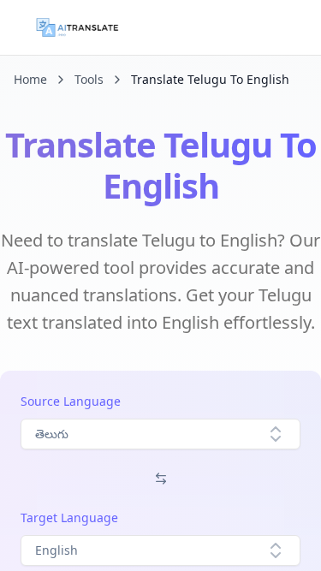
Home (30, 79)
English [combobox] (56, 550)
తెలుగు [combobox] (51, 433)
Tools (89, 79)
